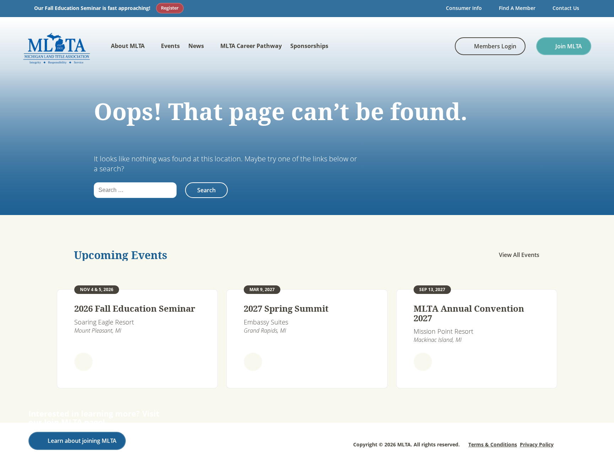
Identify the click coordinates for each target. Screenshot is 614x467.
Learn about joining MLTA (82, 441)
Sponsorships (309, 46)
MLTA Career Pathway (251, 46)
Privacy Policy (537, 444)
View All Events (519, 255)
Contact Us (566, 8)
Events (170, 46)
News (196, 46)
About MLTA (128, 46)
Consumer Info (464, 8)
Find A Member (517, 8)
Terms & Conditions (492, 444)
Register (170, 8)
